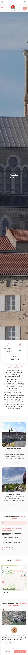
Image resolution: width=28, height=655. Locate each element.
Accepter (20, 651)
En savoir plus (14, 463)
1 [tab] (9, 337)
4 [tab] (16, 337)
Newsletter (7, 2)
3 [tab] (14, 337)
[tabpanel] (14, 539)
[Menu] (2, 8)
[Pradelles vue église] (14, 176)
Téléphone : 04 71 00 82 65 (11, 550)
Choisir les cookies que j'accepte (9, 648)
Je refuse (7, 651)
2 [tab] (12, 337)
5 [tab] (18, 337)
